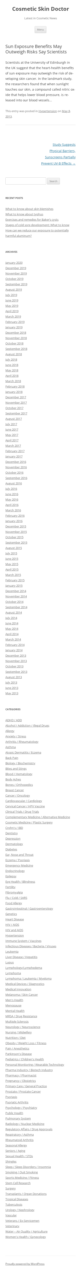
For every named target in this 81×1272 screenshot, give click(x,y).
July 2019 (11, 295)
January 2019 (13, 327)
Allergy (9, 731)
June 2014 (11, 623)
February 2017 (15, 451)
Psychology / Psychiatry (21, 1108)
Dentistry (11, 833)
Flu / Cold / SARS (16, 898)
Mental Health (15, 1011)
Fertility (10, 887)
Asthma (10, 747)
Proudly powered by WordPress (25, 1264)
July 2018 (11, 359)
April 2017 (11, 440)
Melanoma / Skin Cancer (21, 995)
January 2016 (13, 521)
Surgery (10, 1188)
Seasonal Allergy (16, 1145)
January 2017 (13, 456)
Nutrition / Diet (15, 1038)
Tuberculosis (13, 1204)
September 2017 (16, 413)
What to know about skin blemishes (29, 209)
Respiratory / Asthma (19, 1135)
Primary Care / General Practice (26, 1086)
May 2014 (11, 629)
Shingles (10, 1161)
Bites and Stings (16, 769)
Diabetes (11, 849)
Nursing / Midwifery (18, 1032)
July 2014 (11, 618)
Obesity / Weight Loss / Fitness (25, 1043)
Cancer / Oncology (17, 795)
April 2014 (11, 634)
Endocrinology (15, 871)
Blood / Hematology (18, 774)
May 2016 (11, 499)
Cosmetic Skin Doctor (40, 8)
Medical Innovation (18, 989)
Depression (12, 838)
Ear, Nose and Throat (19, 855)
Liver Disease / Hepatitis (21, 957)
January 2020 (13, 263)
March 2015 (13, 575)
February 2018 (15, 386)
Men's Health (14, 1000)
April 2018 (11, 376)
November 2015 (16, 532)
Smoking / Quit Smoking (21, 1172)
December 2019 (15, 268)
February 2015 (15, 580)
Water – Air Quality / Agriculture (26, 1231)
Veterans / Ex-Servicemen (22, 1221)
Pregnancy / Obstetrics (20, 1081)
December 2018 (15, 333)
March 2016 (13, 510)
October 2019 (14, 279)
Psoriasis (11, 1097)
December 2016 (15, 462)
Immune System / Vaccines (23, 941)
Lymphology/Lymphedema (23, 968)
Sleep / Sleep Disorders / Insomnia (28, 1167)
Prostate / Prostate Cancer (23, 1091)
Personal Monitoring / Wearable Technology (34, 1065)
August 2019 (13, 290)
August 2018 (13, 354)
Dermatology (14, 844)
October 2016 (14, 472)
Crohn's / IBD (14, 828)
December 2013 (15, 655)
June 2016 (11, 494)
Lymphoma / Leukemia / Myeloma (28, 978)
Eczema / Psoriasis (17, 860)
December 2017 (15, 397)
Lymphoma (13, 973)
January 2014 (13, 650)
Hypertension (47, 111)
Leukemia (11, 952)
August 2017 (13, 419)
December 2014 (15, 591)
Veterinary (12, 1226)
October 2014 (14, 602)
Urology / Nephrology (19, 1210)
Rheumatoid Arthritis (19, 1140)
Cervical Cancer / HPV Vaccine (25, 806)
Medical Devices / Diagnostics (24, 984)
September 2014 (16, 607)
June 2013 (11, 688)
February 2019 (15, 322)
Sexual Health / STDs (19, 1156)
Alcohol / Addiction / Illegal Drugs (27, 725)
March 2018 (13, 381)
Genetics (11, 914)
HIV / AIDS (12, 925)
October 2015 (14, 537)
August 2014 (13, 612)
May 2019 (11, 306)
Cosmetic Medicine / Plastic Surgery (29, 822)
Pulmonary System (18, 1118)
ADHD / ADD (13, 720)
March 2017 (13, 446)
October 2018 (14, 343)
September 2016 (16, 478)
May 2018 (11, 370)
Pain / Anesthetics (17, 1048)
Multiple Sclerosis (17, 1021)
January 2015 (13, 586)
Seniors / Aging (15, 1151)
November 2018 (16, 338)
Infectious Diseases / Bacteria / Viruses (30, 946)
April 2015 (11, 569)
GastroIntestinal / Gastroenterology (29, 908)
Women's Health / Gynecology (25, 1237)
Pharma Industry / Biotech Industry (29, 1070)
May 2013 (11, 693)
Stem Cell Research (18, 1183)
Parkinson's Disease (18, 1054)
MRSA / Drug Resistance (21, 1016)
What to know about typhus (24, 214)
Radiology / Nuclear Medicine (24, 1124)
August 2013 (13, 677)
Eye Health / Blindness (20, 882)
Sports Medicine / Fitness (22, 1178)
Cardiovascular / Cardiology (23, 801)
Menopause (13, 1005)
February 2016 (15, 516)
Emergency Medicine (19, 865)
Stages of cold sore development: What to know (37, 225)
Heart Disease (14, 919)
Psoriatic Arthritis (16, 1102)
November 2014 (16, 596)
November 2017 (16, 403)
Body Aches (13, 779)
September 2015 (16, 542)
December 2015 (15, 526)
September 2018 (16, 349)
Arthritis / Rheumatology (21, 742)
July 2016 (11, 489)
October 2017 (14, 408)
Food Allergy (13, 903)
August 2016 (13, 483)
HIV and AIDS (14, 930)
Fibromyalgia (14, 892)
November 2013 (16, 661)
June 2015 (11, 559)
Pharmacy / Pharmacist (20, 1075)
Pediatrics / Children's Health (24, 1059)
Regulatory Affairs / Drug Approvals (28, 1129)
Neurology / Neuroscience (22, 1027)
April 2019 (11, 311)
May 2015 (11, 564)
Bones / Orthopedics (19, 785)
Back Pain (11, 758)
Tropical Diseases (16, 1199)
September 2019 (16, 284)
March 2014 (13, 639)
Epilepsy (10, 876)
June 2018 (11, 365)
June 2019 (11, 300)
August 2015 (13, 548)
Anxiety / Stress (15, 736)
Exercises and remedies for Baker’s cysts (31, 220)
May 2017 (11, 435)
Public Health (14, 1113)
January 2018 (13, 392)
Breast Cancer (14, 790)
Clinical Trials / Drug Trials (22, 812)
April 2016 (11, 505)
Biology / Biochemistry (20, 763)
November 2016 (16, 467)
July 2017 (11, 424)
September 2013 (16, 672)
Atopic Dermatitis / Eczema (23, 752)
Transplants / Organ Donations (26, 1194)
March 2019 (13, 316)
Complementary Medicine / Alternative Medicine (37, 817)
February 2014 (15, 645)
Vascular (11, 1215)
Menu (40, 29)
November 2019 (16, 273)
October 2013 (14, 666)
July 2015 (11, 553)
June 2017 (11, 429)
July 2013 (11, 682)
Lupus (9, 962)
